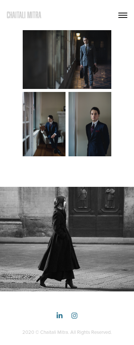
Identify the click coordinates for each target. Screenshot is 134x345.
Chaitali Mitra (24, 15)
